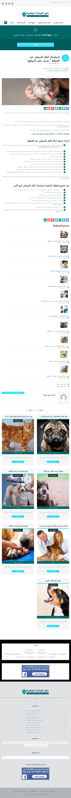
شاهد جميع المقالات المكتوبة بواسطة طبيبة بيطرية (13, 392)
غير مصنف (20, 657)
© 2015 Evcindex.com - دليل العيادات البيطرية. (39, 794)
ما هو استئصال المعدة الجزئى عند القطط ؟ (57, 331)
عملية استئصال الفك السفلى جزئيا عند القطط (57, 346)
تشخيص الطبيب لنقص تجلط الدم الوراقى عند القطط (33, 720)
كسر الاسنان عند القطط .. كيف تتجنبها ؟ (25, 166)
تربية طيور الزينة (31, 657)
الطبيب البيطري (54, 197)
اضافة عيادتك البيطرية (44, 22)
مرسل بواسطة (54, 63)
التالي (30, 410)
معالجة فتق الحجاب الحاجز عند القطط (59, 361)
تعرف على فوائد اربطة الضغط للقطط (59, 286)
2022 (50, 68)
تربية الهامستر (41, 657)
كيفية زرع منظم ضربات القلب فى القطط (58, 376)
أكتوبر (45, 68)
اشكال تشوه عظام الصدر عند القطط (32, 713)
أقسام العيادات (21, 22)
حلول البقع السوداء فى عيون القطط (33, 722)
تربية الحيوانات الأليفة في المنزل (14, 654)
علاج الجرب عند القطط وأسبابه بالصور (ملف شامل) (47, 134)
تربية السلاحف (52, 657)
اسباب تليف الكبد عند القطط (33, 715)
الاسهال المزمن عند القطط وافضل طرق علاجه (33, 710)
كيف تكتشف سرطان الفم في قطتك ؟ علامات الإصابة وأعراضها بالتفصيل (22, 172)
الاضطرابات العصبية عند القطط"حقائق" (58, 256)
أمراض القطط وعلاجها (61, 386)
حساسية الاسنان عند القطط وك (52, 146)
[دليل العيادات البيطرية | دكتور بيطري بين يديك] (35, 14)
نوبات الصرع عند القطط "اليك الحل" (59, 271)
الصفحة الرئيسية (58, 22)
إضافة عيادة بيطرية (43, 791)
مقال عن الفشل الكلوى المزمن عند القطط (32, 717)
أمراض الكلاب (30, 652)
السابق (40, 410)
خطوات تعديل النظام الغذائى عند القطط (58, 241)
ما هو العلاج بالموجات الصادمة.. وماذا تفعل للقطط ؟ (55, 301)
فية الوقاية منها (42, 146)
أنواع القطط (64, 654)
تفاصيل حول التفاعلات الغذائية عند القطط (33, 727)
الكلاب (30, 650)
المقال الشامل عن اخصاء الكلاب (33, 732)
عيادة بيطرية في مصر (33, 791)
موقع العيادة (31, 22)
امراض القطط (60, 384)
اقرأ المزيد (53, 461)
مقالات (12, 22)
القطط (65, 384)
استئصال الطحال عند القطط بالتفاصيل (59, 316)
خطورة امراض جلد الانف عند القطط (33, 725)
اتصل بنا (13, 791)
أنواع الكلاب (54, 654)
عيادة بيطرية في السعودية (22, 791)
